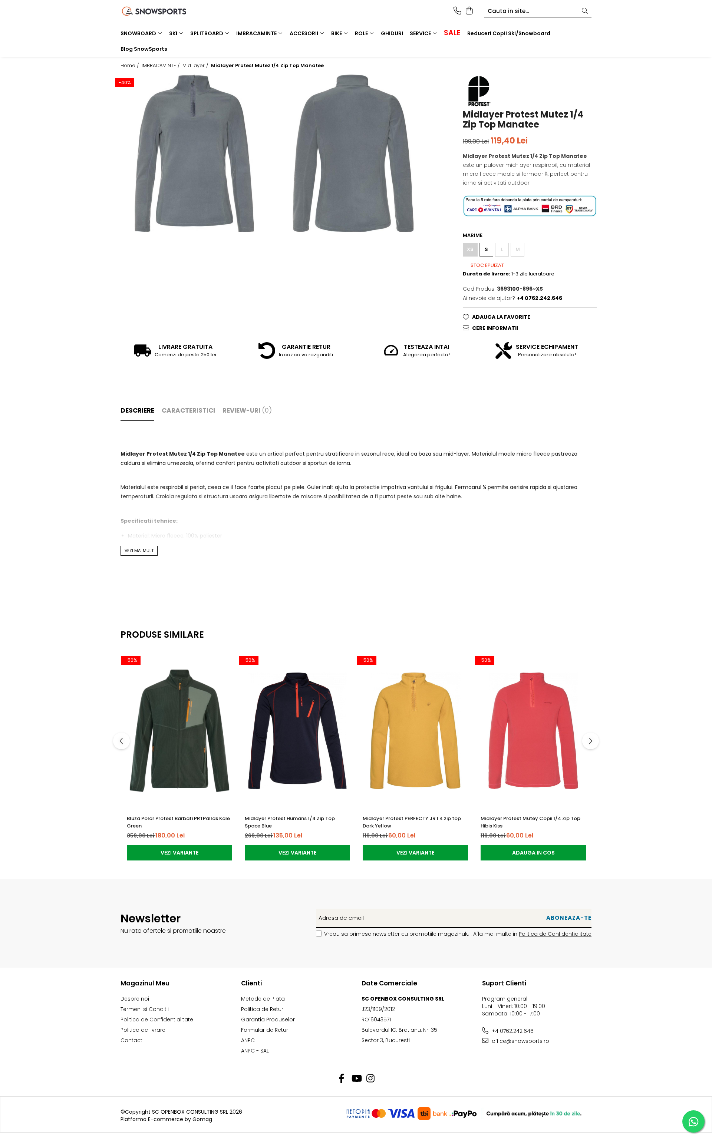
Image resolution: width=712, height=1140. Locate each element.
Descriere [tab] (137, 410)
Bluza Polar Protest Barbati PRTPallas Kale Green (178, 822)
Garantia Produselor (268, 1019)
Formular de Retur (264, 1030)
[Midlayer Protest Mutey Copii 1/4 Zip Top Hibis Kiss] (533, 730)
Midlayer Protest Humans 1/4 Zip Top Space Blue (290, 822)
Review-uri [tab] (247, 410)
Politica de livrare (143, 1030)
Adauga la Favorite (501, 317)
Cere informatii (495, 328)
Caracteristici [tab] (188, 410)
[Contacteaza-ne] (457, 11)
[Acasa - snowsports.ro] (163, 11)
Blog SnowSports (144, 49)
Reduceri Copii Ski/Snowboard (508, 33)
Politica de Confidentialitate (555, 934)
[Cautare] (584, 11)
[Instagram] (370, 1079)
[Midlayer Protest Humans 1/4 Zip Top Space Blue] (297, 730)
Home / (131, 65)
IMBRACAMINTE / (161, 65)
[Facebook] (341, 1079)
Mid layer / (196, 65)
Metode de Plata (263, 998)
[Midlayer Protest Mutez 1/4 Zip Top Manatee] (194, 153)
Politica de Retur (262, 1009)
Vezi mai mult (139, 551)
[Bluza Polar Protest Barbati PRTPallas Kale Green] (179, 730)
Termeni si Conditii (145, 1009)
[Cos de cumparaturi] (469, 11)
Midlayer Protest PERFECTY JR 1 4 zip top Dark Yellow (412, 822)
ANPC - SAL (255, 1050)
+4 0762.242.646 (512, 1031)
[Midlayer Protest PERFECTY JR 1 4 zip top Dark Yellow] (415, 730)
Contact (131, 1040)
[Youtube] (356, 1079)
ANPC (248, 1040)
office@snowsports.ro (519, 1041)
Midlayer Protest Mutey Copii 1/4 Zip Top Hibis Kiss (530, 822)
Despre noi (135, 998)
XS (470, 249)
